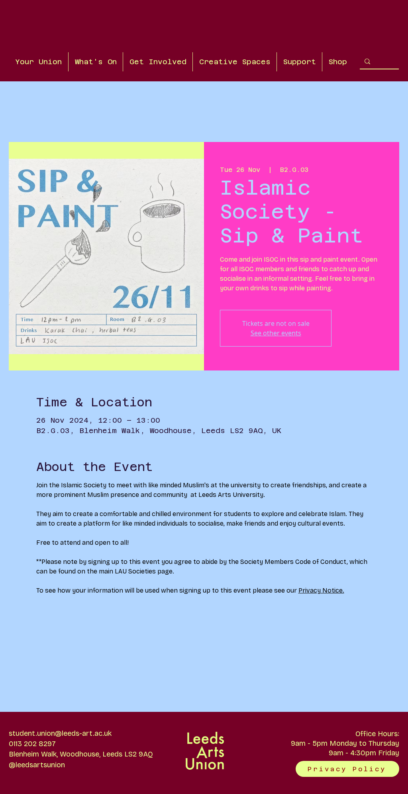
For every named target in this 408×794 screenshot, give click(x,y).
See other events (276, 333)
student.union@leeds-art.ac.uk (60, 733)
